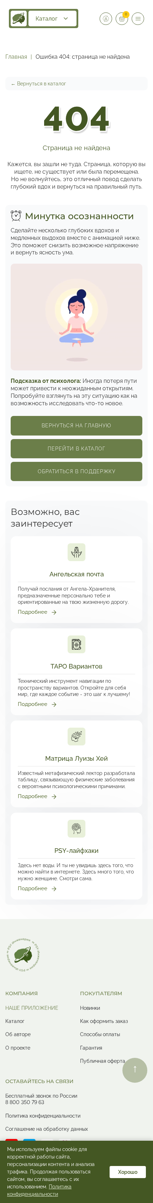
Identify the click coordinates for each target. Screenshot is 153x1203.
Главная (16, 56)
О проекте (17, 1048)
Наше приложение (31, 1008)
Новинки (90, 1008)
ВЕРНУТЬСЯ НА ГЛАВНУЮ (76, 425)
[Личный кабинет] (106, 18)
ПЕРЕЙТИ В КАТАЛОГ (76, 449)
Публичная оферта (102, 1061)
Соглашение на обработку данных (46, 1129)
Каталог (47, 18)
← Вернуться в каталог (38, 83)
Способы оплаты (100, 1034)
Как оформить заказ (104, 1021)
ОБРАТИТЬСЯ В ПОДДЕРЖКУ (77, 471)
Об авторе (18, 1034)
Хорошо (127, 1172)
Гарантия (91, 1048)
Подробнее (32, 612)
